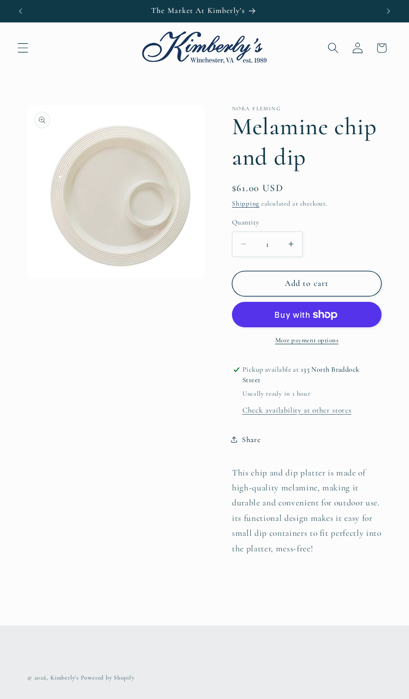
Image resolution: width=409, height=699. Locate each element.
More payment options (307, 340)
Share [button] (251, 439)
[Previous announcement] (20, 11)
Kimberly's (64, 677)
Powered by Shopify (108, 677)
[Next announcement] (389, 11)
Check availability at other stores (296, 410)
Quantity (245, 222)
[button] (23, 48)
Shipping (245, 204)
